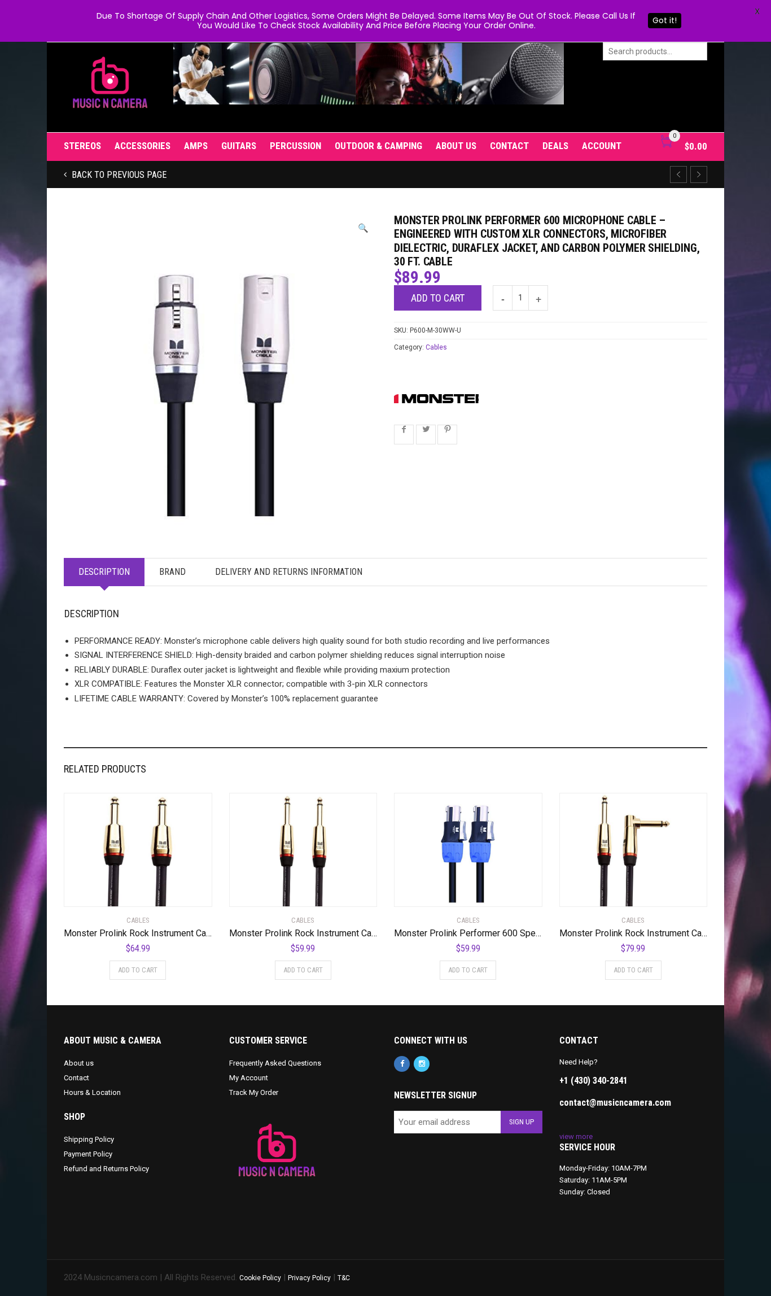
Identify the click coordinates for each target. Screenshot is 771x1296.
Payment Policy (88, 1154)
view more (576, 1136)
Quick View (96, 891)
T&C (344, 1278)
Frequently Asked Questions (275, 1063)
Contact (509, 145)
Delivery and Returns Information (288, 571)
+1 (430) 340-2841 (593, 1080)
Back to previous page (118, 174)
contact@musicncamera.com (615, 1102)
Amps (196, 145)
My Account (248, 1078)
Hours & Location (92, 1092)
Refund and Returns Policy (106, 1168)
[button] (363, 228)
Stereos (82, 145)
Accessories (142, 145)
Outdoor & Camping (378, 145)
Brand (172, 571)
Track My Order (253, 1092)
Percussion (295, 145)
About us (456, 145)
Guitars (238, 145)
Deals (555, 145)
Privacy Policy (309, 1278)
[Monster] (436, 398)
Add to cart (438, 298)
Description (104, 571)
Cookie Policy (260, 1278)
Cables (436, 347)
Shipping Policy (89, 1139)
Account (601, 145)
